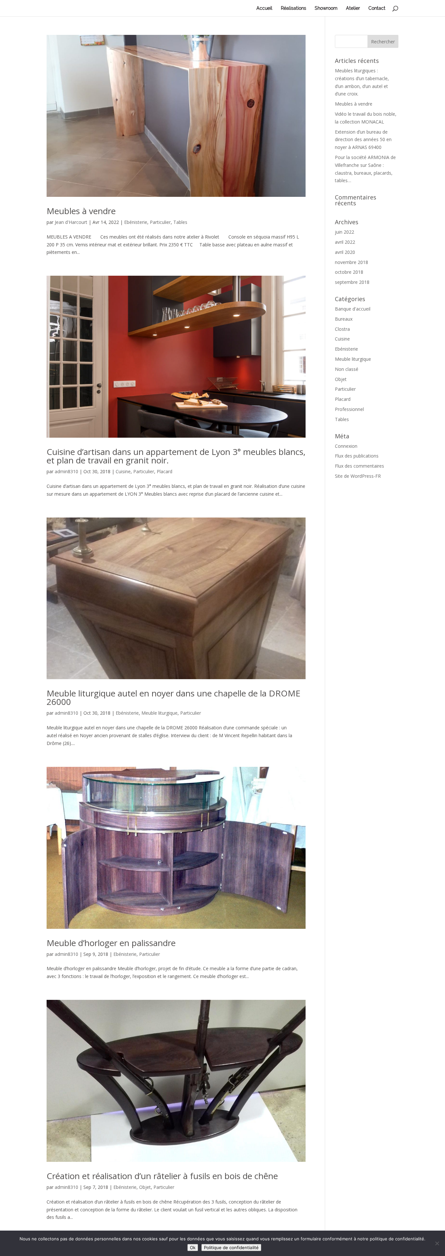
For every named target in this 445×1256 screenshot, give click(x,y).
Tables (180, 222)
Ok (192, 1247)
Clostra (342, 329)
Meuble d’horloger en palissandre (111, 943)
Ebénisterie (135, 222)
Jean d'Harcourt (71, 222)
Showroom (326, 8)
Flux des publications (357, 456)
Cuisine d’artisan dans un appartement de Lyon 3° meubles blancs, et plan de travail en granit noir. (176, 456)
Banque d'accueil (352, 309)
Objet (145, 1187)
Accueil (264, 8)
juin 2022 (344, 232)
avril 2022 (345, 242)
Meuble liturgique (159, 713)
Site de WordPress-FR (358, 476)
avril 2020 (345, 252)
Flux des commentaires (359, 466)
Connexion (346, 446)
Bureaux (343, 319)
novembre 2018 (351, 262)
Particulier (160, 222)
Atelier (353, 8)
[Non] (437, 1243)
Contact (376, 8)
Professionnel (349, 409)
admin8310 (66, 471)
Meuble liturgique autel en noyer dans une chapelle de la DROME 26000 (173, 697)
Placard (164, 471)
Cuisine (123, 471)
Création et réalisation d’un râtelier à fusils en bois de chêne (162, 1176)
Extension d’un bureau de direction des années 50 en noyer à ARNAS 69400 (363, 140)
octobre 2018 (349, 272)
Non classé (346, 369)
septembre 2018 (352, 282)
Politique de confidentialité (231, 1247)
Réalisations (293, 8)
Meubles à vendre (81, 211)
